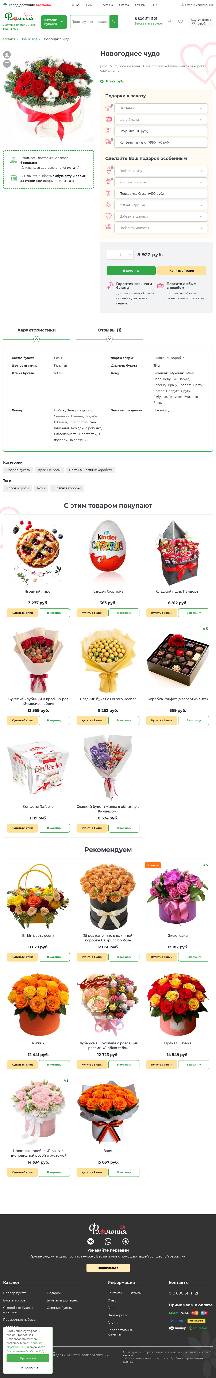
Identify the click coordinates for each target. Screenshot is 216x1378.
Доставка (106, 5)
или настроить (28, 1367)
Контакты (115, 1293)
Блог (111, 1308)
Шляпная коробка (67, 488)
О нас (75, 5)
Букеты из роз (14, 1300)
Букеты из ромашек (62, 1300)
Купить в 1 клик (181, 271)
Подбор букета (18, 470)
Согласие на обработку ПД (25, 1351)
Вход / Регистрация (199, 5)
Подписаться (108, 1268)
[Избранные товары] (183, 19)
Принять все (28, 1358)
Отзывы (140, 5)
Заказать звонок (149, 23)
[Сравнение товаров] (172, 19)
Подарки (54, 1293)
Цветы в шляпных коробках (90, 470)
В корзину (131, 271)
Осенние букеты (60, 1308)
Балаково (43, 5)
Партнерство (118, 1315)
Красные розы (49, 470)
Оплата (124, 5)
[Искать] (113, 21)
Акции (90, 5)
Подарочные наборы (19, 1320)
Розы (41, 488)
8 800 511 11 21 (146, 19)
